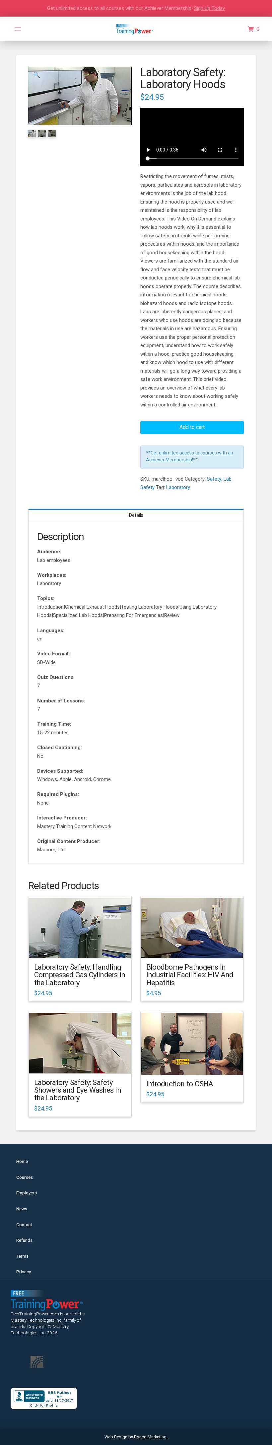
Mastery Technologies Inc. (37, 1320)
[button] (18, 29)
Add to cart (192, 427)
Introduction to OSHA (179, 1083)
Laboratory (178, 487)
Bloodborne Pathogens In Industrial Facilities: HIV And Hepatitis (190, 975)
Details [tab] (136, 515)
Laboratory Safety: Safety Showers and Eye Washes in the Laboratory (77, 1090)
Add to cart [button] (83, 947)
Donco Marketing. (151, 1436)
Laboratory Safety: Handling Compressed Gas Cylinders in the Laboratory (79, 975)
